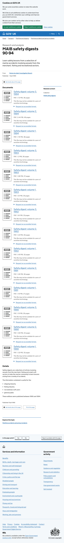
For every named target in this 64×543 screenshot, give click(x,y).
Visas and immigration (9, 511)
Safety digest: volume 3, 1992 (25, 210)
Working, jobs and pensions (11, 515)
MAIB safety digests (50, 95)
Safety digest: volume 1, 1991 (25, 289)
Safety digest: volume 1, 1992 (25, 249)
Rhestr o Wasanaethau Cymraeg (29, 527)
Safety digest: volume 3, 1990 (25, 308)
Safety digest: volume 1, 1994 (25, 132)
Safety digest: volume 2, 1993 (25, 171)
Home (4, 38)
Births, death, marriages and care (13, 462)
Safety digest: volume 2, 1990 (25, 328)
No (27, 438)
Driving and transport (9, 485)
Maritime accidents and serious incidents (42, 38)
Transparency (48, 482)
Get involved (48, 489)
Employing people (8, 492)
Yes (19, 438)
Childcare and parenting (10, 470)
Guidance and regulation (52, 468)
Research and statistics (52, 472)
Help (4, 524)
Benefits (5, 458)
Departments (48, 461)
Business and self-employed (12, 466)
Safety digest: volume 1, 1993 (25, 191)
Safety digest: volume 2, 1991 (25, 269)
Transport (11, 38)
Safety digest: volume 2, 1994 (25, 112)
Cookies (17, 524)
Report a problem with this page (51, 438)
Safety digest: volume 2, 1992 (25, 230)
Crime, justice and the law (11, 477)
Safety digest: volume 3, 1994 (25, 93)
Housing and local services (11, 500)
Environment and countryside (12, 496)
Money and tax (7, 503)
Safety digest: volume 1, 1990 (25, 347)
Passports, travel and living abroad (14, 507)
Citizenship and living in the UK (12, 473)
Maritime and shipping (22, 38)
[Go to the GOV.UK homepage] (9, 33)
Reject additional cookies (33, 27)
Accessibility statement (29, 524)
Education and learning (10, 488)
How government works (52, 485)
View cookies (48, 27)
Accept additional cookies (12, 27)
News (46, 465)
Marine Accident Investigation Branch (20, 73)
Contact (41, 524)
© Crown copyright (55, 538)
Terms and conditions (9, 527)
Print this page (30, 407)
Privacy (9, 524)
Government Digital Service (11, 529)
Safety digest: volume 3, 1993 (25, 151)
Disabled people (8, 481)
